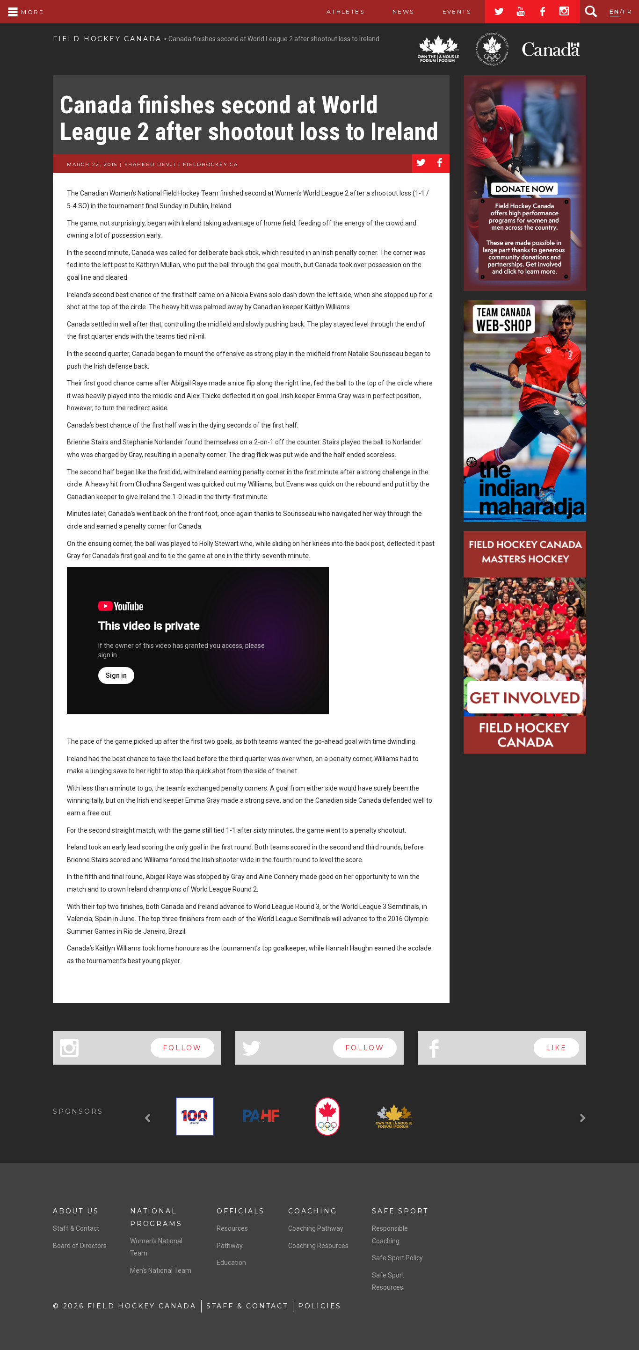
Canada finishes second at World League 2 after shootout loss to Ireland (249, 118)
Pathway (230, 1245)
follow (182, 1048)
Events (457, 11)
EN (615, 11)
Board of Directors (80, 1245)
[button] (148, 1118)
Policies (319, 1306)
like (556, 1048)
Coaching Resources (318, 1245)
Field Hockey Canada (107, 39)
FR (627, 11)
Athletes (345, 11)
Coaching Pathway (315, 1228)
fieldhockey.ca (210, 164)
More (31, 11)
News (403, 11)
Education (231, 1262)
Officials (241, 1211)
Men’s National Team (160, 1270)
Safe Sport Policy (397, 1258)
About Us (76, 1211)
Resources (232, 1228)
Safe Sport (400, 1211)
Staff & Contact (76, 1228)
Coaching (312, 1211)
